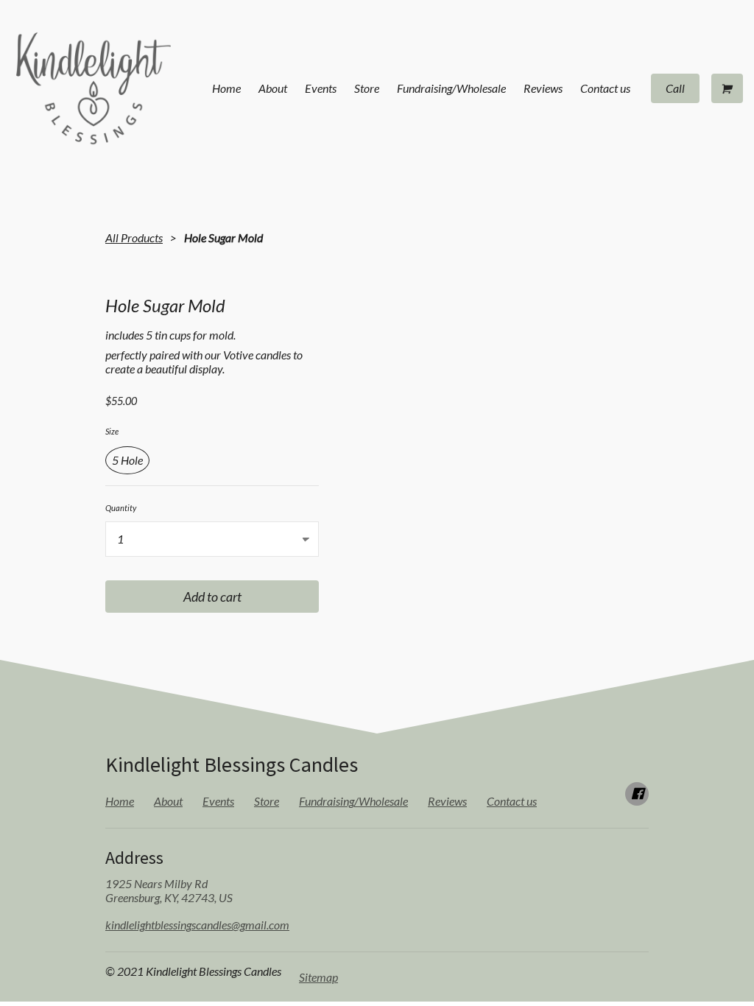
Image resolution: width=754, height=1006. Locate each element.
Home (226, 88)
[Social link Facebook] (637, 794)
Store (366, 88)
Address (134, 857)
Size (112, 431)
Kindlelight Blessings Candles (231, 764)
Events (321, 88)
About (272, 88)
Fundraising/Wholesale (451, 88)
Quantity (120, 508)
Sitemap (318, 977)
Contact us (605, 88)
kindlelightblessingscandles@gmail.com (197, 925)
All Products (134, 238)
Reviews (543, 88)
